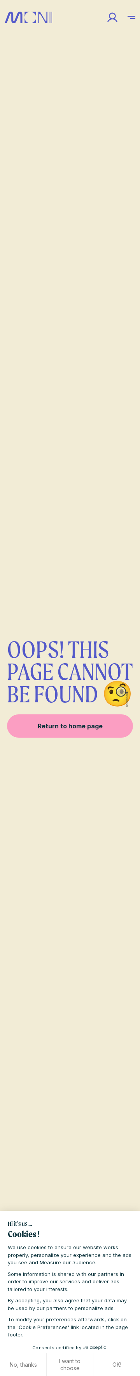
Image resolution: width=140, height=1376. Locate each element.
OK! (116, 1364)
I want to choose (69, 1364)
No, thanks (23, 1364)
